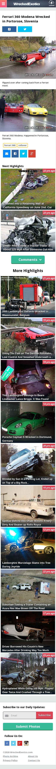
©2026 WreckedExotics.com (18, 752)
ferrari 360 (9, 145)
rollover (22, 145)
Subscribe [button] (44, 715)
